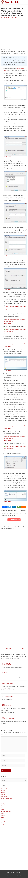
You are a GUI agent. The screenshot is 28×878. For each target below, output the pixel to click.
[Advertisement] (14, 32)
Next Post (22, 648)
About (15, 872)
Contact (19, 872)
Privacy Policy (10, 872)
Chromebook (4, 796)
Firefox (2, 802)
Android (3, 790)
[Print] (23, 507)
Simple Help (12, 2)
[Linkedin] (14, 507)
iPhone (2, 809)
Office (2, 817)
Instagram (3, 805)
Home (2, 525)
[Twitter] (9, 507)
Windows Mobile (16, 525)
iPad (2, 807)
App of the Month (5, 788)
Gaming (3, 803)
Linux (2, 813)
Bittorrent (3, 792)
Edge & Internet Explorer (6, 798)
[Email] (19, 507)
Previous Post (7, 648)
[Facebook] (4, 507)
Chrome (3, 794)
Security (3, 821)
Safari (2, 819)
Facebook (3, 800)
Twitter (2, 823)
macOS (2, 815)
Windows (3, 824)
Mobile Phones (8, 525)
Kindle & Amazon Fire (6, 811)
